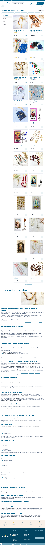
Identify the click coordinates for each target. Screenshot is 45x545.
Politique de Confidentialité (25, 544)
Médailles (14, 531)
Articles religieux (15, 534)
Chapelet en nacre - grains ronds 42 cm (35, 234)
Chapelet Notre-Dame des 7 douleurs (36, 189)
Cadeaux (14, 536)
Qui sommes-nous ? (27, 534)
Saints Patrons (15, 540)
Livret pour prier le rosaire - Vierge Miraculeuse (34, 212)
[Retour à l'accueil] (7, 535)
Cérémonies (14, 539)
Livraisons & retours (27, 539)
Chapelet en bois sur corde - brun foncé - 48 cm (35, 278)
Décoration (14, 535)
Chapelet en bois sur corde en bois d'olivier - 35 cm (36, 31)
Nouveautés (25, 535)
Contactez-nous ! (39, 537)
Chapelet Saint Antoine (18, 233)
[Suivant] (43, 13)
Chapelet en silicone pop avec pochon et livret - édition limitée (36, 101)
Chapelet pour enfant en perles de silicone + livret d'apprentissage (20, 54)
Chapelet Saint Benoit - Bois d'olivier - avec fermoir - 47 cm (20, 78)
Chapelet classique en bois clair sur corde (19, 31)
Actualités (25, 531)
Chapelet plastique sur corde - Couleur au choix (35, 78)
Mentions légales (20, 544)
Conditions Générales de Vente (15, 544)
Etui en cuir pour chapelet (18, 122)
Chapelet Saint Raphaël (18, 100)
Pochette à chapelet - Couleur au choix (35, 54)
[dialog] (1, 544)
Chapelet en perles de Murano (19, 167)
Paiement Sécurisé (26, 536)
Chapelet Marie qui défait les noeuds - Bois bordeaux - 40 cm (36, 168)
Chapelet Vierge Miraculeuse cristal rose (35, 146)
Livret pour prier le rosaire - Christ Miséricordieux (20, 256)
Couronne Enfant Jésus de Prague (35, 122)
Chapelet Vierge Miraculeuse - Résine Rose (19, 278)
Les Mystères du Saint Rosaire (19, 211)
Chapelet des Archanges (18, 145)
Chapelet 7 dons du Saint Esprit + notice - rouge (19, 190)
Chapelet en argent (33, 255)
